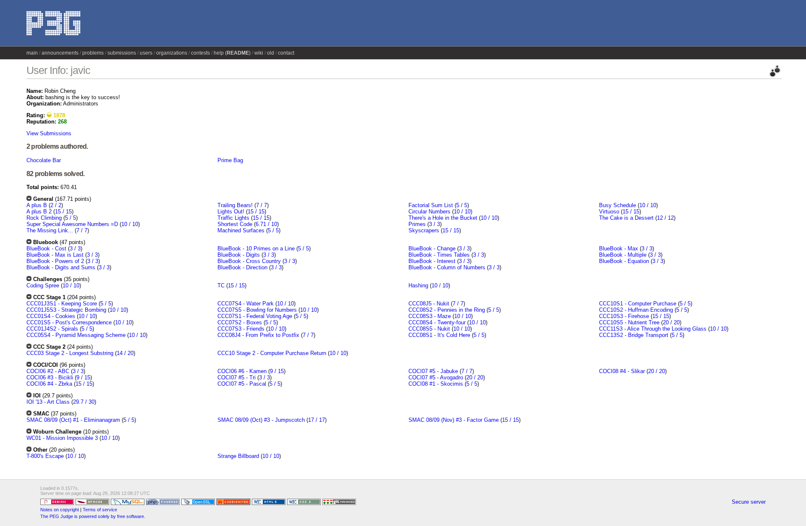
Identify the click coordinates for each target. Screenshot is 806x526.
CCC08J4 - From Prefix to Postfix (258, 335)
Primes (417, 224)
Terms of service (100, 509)
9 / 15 (83, 377)
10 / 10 (129, 224)
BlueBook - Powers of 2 (55, 261)
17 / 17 (316, 420)
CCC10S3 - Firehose (624, 316)
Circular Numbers (429, 211)
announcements (60, 53)
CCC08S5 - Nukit (429, 329)
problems (93, 53)
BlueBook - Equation (624, 261)
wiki (258, 53)
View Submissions (48, 133)
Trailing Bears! (235, 205)
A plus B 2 (39, 211)
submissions (121, 53)
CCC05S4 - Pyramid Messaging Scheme (76, 335)
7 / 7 (81, 230)
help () (232, 53)
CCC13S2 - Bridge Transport (633, 335)
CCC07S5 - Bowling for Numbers (257, 310)
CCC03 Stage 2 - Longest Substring (69, 353)
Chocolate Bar (43, 160)
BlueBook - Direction (242, 267)
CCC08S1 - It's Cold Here (439, 335)
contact (286, 53)
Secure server (749, 502)
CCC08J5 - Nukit (428, 303)
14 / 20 (125, 353)
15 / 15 (63, 211)
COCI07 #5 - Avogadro (435, 377)
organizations (171, 53)
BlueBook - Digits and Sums (60, 267)
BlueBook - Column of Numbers (446, 267)
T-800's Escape (45, 456)
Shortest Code (234, 224)
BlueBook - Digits (238, 255)
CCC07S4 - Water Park (245, 303)
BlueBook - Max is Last (55, 255)
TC (221, 285)
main (32, 53)
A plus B (36, 205)
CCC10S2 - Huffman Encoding (636, 310)
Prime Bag (230, 160)
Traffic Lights (233, 218)
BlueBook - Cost (46, 248)
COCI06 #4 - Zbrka (49, 384)
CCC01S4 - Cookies (50, 316)
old (270, 53)
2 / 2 (55, 205)
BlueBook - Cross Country (249, 261)
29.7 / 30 (83, 402)
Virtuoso (609, 211)
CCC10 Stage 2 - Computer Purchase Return (271, 353)
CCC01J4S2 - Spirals (52, 329)
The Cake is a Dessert (626, 218)
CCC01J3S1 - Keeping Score (61, 303)
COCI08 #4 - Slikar (622, 371)
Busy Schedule (617, 205)
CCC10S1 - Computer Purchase (637, 303)
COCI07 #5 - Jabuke (433, 371)
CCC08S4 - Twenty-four (437, 322)
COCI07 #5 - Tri (236, 377)
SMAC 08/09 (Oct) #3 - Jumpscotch (261, 420)
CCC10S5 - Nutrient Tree (629, 322)
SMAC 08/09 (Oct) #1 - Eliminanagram (73, 420)
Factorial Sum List (430, 205)
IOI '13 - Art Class (48, 402)
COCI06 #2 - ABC (47, 371)
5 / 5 (70, 218)
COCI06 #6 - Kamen (242, 371)
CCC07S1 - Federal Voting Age (254, 316)
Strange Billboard (238, 456)
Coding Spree (42, 285)
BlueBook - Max (618, 248)
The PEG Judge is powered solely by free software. (92, 516)
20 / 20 (671, 322)
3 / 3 (434, 224)
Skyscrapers (423, 230)
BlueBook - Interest (431, 261)
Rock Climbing (44, 218)
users (146, 53)
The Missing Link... (49, 230)
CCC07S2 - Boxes (239, 322)
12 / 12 (665, 218)
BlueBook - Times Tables (439, 255)
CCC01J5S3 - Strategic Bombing (66, 310)
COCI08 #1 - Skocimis (435, 384)
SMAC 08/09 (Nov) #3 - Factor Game (453, 420)
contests (200, 53)
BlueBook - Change (431, 248)
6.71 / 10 (266, 224)
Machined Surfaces (240, 230)
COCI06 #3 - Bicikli (49, 377)
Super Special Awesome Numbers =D (72, 224)
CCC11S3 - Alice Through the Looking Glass (653, 329)
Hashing (418, 285)
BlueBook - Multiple (622, 255)
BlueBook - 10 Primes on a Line (256, 248)
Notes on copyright (59, 509)
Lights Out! (230, 211)
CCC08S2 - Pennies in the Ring (446, 310)
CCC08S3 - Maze (429, 316)
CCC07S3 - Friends (240, 329)
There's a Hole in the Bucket (442, 218)
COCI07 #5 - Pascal (241, 384)
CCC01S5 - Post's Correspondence (69, 322)
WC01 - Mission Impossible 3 (62, 438)
